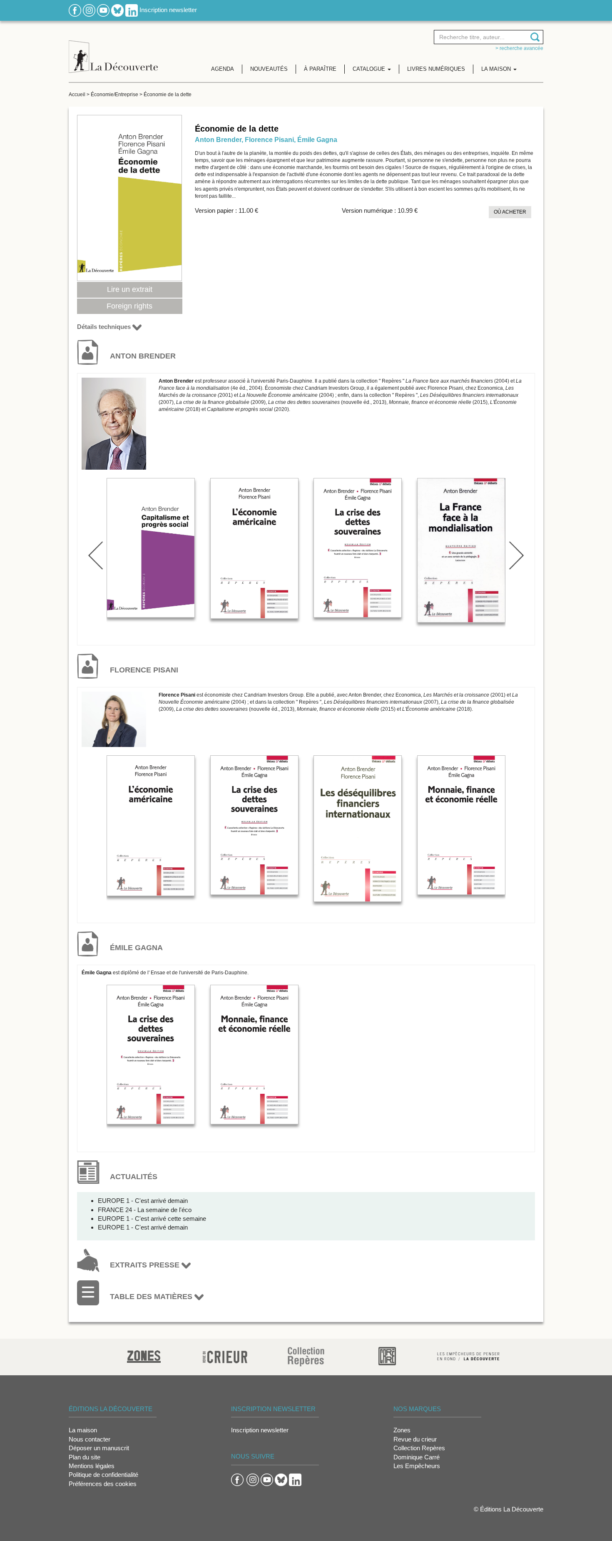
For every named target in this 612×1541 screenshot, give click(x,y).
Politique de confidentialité (103, 1474)
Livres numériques (436, 69)
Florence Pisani (269, 139)
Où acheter (510, 212)
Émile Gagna (317, 139)
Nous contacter (89, 1439)
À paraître (320, 69)
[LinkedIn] (131, 9)
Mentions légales (91, 1465)
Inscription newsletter (168, 9)
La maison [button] (496, 69)
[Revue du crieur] (225, 1355)
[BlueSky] (117, 9)
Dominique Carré (416, 1457)
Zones (401, 1430)
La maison (83, 1430)
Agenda (222, 69)
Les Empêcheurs (416, 1465)
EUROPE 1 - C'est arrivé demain (143, 1200)
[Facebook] (75, 9)
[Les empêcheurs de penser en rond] (468, 1355)
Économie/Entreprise (114, 94)
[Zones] (144, 1355)
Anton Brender (218, 139)
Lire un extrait (129, 289)
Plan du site (84, 1457)
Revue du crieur (415, 1439)
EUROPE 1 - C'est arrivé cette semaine (152, 1218)
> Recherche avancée (519, 48)
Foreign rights (129, 306)
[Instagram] (89, 9)
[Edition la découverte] (113, 50)
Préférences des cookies (103, 1483)
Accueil (77, 94)
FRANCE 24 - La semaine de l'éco (145, 1209)
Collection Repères (419, 1447)
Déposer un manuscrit (99, 1447)
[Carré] (387, 1355)
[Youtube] (103, 9)
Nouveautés (269, 69)
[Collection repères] (306, 1356)
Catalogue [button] (370, 69)
